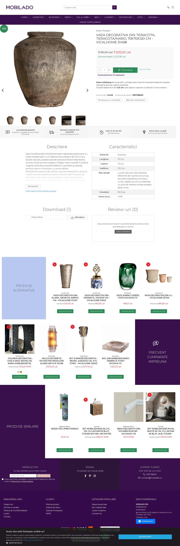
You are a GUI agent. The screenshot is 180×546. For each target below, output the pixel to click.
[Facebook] (85, 476)
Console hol (97, 513)
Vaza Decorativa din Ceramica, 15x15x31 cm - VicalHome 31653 (96, 298)
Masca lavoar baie (99, 504)
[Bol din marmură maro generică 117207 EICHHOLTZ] (115, 339)
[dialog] (90, 537)
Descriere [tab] (57, 146)
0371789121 (151, 474)
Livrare (6, 513)
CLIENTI (50, 499)
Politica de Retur (53, 507)
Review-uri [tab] (123, 209)
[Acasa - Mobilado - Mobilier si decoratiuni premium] (19, 7)
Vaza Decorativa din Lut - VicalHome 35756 (159, 296)
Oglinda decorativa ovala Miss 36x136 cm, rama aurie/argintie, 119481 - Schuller (19, 361)
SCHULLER (20, 356)
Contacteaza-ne (147, 521)
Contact (7, 517)
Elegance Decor (64, 426)
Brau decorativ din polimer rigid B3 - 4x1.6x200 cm (128, 431)
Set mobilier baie (99, 507)
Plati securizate (52, 504)
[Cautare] (114, 7)
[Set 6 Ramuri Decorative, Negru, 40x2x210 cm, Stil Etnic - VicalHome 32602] (83, 339)
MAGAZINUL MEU (13, 499)
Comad (96, 426)
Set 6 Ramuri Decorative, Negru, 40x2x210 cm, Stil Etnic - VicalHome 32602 (83, 361)
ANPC (48, 513)
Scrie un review (123, 232)
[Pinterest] (90, 476)
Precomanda (126, 70)
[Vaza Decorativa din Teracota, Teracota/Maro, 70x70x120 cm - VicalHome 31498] (45, 70)
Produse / (107, 31)
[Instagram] (95, 476)
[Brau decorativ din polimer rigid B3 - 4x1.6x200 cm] (128, 407)
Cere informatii (136, 100)
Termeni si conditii (11, 507)
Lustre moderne (99, 510)
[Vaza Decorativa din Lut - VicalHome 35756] (158, 276)
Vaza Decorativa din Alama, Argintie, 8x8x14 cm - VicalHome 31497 (65, 298)
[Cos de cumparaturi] (172, 7)
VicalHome (65, 293)
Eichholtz (127, 293)
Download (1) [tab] (57, 209)
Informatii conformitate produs (41, 191)
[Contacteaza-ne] (168, 7)
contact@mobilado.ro (151, 478)
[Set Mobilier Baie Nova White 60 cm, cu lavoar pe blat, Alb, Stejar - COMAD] (160, 407)
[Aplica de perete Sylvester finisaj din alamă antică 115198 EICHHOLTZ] (51, 339)
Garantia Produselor (54, 510)
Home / (99, 31)
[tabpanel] (45, 70)
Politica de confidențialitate (33, 540)
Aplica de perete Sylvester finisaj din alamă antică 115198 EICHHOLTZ (51, 361)
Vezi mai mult (33, 186)
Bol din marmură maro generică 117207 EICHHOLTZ (115, 361)
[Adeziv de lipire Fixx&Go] (64, 407)
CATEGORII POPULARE (104, 499)
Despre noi (8, 504)
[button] (60, 542)
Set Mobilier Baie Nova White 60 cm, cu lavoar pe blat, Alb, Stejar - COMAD (160, 431)
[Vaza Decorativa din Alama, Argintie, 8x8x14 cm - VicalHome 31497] (65, 276)
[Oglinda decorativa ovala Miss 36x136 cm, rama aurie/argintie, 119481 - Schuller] (19, 339)
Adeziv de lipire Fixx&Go (64, 429)
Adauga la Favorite (110, 100)
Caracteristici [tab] (123, 146)
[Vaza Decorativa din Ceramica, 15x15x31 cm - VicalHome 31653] (96, 276)
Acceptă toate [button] (145, 537)
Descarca (79, 217)
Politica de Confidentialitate (22, 481)
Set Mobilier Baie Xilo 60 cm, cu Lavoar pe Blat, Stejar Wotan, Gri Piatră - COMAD (96, 431)
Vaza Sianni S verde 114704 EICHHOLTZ (127, 296)
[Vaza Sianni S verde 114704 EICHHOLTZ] (127, 276)
